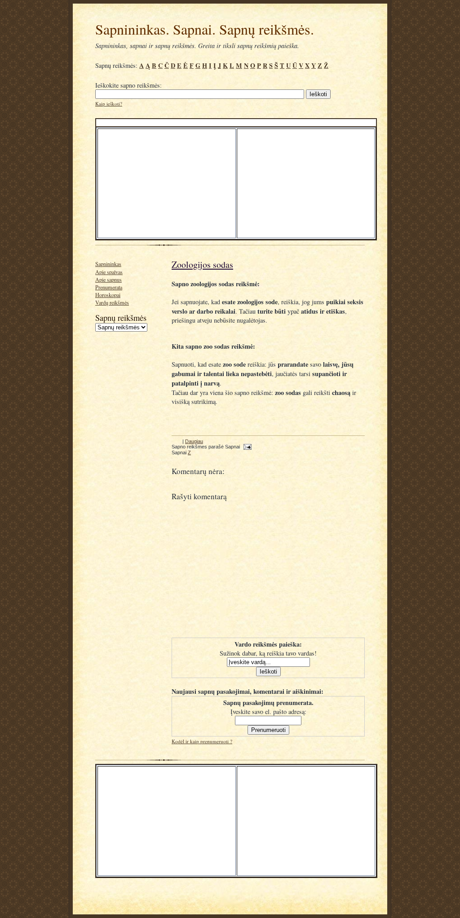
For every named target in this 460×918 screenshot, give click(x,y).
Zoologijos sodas (202, 264)
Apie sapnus (108, 279)
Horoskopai (107, 294)
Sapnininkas (108, 263)
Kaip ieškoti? (108, 103)
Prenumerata (108, 287)
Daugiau (194, 441)
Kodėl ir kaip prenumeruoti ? (202, 741)
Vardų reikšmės (112, 302)
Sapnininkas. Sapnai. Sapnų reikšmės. (204, 29)
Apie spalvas (109, 271)
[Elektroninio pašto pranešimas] (246, 446)
